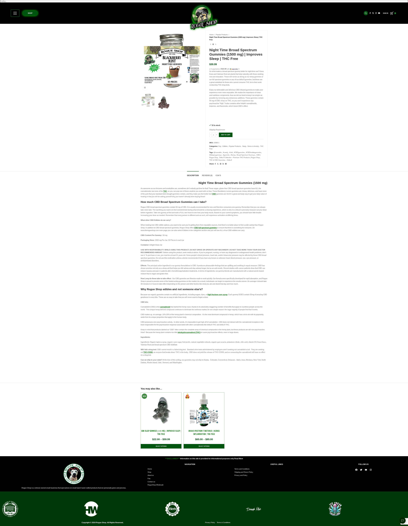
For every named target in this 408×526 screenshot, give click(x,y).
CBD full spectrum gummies (205, 228)
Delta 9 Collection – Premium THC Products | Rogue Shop (239, 157)
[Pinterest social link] (220, 163)
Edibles (225, 146)
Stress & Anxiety (253, 146)
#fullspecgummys (215, 155)
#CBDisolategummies (253, 152)
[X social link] (373, 13)
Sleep (244, 146)
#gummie (226, 155)
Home (211, 34)
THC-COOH (148, 352)
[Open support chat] (402, 520)
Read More (238, 458)
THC (165, 191)
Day (219, 146)
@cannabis (218, 152)
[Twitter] (361, 470)
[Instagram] (371, 470)
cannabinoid (165, 307)
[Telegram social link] (226, 163)
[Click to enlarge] (145, 87)
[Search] (366, 13)
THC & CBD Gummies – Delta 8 (220, 160)
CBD (214, 194)
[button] (236, 69)
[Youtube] (366, 470)
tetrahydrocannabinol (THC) (189, 332)
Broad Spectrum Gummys (246, 155)
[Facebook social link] (370, 13)
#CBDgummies (239, 152)
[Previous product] (210, 44)
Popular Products (222, 34)
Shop (30, 13)
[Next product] (215, 44)
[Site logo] (204, 17)
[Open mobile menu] (15, 13)
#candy (225, 152)
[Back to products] (213, 44)
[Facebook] (356, 470)
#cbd (231, 152)
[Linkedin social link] (223, 163)
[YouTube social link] (379, 13)
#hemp (233, 155)
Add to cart (225, 135)
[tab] (193, 174)
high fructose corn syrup (217, 294)
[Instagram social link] (376, 13)
